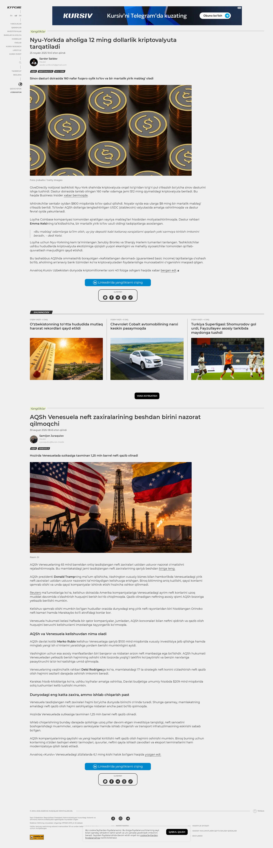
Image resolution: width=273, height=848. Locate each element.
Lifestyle (17, 50)
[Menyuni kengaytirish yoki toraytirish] (20, 62)
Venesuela (44, 449)
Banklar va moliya (12, 35)
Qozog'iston (15, 89)
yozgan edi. (153, 754)
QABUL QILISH (177, 832)
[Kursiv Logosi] (14, 7)
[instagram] (120, 818)
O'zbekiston (15, 92)
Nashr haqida (122, 826)
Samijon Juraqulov (51, 435)
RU (11, 16)
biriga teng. (167, 568)
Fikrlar (18, 43)
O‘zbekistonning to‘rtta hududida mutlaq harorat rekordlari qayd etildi (66, 326)
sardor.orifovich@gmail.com (53, 65)
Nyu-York (59, 71)
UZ (16, 16)
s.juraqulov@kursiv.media (51, 442)
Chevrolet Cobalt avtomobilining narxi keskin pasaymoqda (144, 326)
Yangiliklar (15, 24)
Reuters (35, 592)
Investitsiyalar (14, 31)
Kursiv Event (15, 54)
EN (20, 16)
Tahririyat (16, 71)
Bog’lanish (197, 836)
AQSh (33, 71)
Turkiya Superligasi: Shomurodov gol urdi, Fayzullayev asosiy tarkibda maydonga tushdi (223, 328)
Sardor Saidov (48, 58)
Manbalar (16, 39)
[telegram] (128, 818)
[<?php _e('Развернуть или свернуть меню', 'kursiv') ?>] (20, 84)
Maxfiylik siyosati (200, 826)
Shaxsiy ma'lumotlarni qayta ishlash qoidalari (214, 831)
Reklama (17, 75)
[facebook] (113, 818)
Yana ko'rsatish (147, 395)
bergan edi (168, 270)
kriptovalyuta (45, 71)
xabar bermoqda (76, 195)
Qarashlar (16, 28)
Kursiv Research (13, 47)
